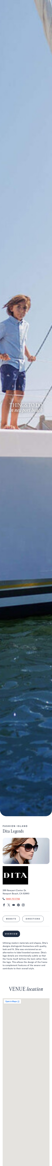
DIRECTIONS (33, 919)
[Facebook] (4, 905)
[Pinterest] (18, 905)
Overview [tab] (11, 934)
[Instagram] (23, 905)
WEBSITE (11, 919)
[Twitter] (8, 905)
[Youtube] (13, 905)
